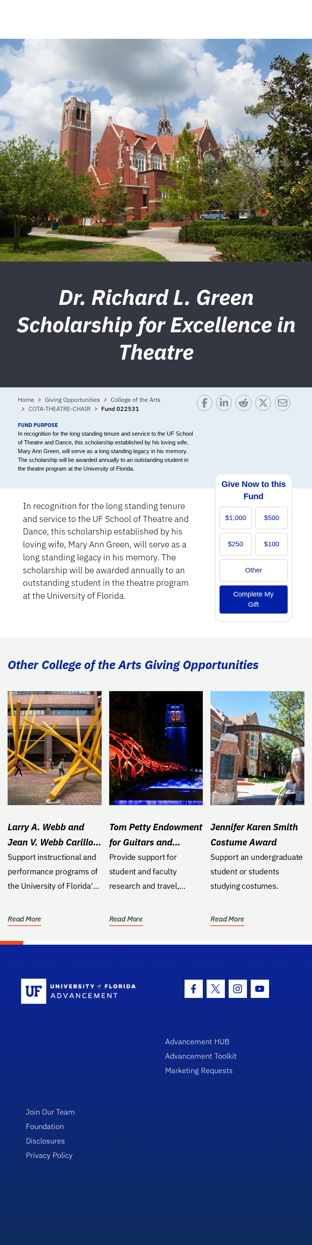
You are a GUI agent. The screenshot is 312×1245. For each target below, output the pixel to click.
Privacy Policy (49, 1155)
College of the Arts (136, 399)
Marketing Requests (199, 1070)
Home (26, 399)
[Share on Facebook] (206, 408)
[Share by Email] (284, 408)
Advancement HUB (197, 1041)
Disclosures (45, 1141)
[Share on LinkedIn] (226, 408)
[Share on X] (265, 408)
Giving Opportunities (72, 399)
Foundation (45, 1126)
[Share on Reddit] (245, 408)
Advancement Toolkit (201, 1056)
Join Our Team (50, 1112)
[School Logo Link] (84, 992)
